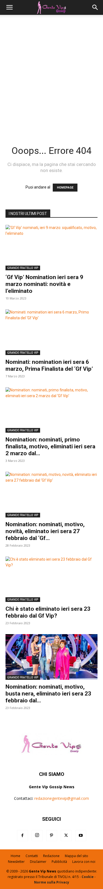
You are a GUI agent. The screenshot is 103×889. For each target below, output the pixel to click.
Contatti (32, 855)
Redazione (51, 855)
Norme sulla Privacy (51, 882)
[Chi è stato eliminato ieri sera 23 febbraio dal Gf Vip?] (51, 579)
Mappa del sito (76, 855)
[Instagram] (37, 835)
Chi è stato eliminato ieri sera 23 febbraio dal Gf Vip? (47, 612)
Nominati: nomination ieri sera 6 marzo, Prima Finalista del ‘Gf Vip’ (49, 365)
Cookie (88, 876)
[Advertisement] (51, 76)
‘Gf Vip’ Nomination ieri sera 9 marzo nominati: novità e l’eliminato (44, 284)
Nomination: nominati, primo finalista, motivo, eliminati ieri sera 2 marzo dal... (50, 446)
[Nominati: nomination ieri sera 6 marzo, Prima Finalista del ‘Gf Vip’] (51, 332)
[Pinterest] (51, 835)
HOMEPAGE (65, 187)
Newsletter (16, 861)
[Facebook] (22, 835)
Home (15, 855)
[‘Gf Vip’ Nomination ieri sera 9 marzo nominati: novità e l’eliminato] (51, 247)
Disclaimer (38, 861)
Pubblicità (59, 861)
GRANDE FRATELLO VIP (22, 268)
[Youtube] (80, 835)
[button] (9, 7)
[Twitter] (66, 835)
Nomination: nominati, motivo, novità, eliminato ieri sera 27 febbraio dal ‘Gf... (45, 531)
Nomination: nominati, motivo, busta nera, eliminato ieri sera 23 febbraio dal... (48, 693)
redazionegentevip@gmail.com (61, 798)
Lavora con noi (83, 861)
